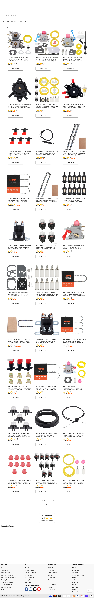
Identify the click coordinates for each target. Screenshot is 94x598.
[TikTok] (35, 589)
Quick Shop (70, 162)
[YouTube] (39, 589)
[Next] (51, 504)
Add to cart (15, 68)
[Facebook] (26, 589)
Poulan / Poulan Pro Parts (13, 16)
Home (2, 16)
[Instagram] (30, 589)
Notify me (16, 397)
